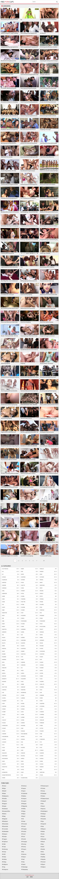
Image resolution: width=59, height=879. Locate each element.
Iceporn (24, 788)
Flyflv (4, 844)
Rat (23, 851)
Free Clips (7, 2)
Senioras (24, 854)
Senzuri (24, 856)
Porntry (24, 846)
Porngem (24, 829)
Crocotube (5, 829)
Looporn (24, 801)
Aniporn (5, 801)
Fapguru (5, 839)
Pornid (23, 834)
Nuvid (23, 816)
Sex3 (23, 859)
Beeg (4, 816)
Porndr (24, 826)
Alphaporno (5, 796)
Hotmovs (24, 786)
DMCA (31, 876)
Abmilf (4, 791)
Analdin (5, 798)
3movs (4, 786)
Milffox (24, 808)
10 (43, 560)
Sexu (23, 861)
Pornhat (24, 831)
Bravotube (5, 826)
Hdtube (5, 859)
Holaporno (5, 869)
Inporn (23, 791)
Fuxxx (4, 846)
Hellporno (5, 864)
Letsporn (24, 798)
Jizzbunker (24, 793)
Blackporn (5, 821)
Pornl (23, 836)
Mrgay (23, 811)
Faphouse (5, 841)
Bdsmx (4, 813)
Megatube (24, 806)
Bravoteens (5, 824)
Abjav (4, 788)
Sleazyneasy (25, 869)
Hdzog (4, 861)
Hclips (4, 851)
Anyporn (5, 803)
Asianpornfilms (6, 811)
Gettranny (5, 849)
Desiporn (5, 834)
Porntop (24, 844)
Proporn (24, 849)
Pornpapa (24, 841)
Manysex (24, 803)
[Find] (56, 1)
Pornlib (24, 839)
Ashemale (5, 808)
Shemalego (24, 867)
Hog (4, 867)
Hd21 (4, 854)
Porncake (24, 824)
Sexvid (23, 864)
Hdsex (4, 856)
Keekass (24, 796)
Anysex (4, 806)
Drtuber (5, 836)
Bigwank (5, 818)
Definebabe (5, 831)
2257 (27, 876)
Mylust (23, 813)
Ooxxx (23, 821)
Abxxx (4, 793)
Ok (23, 818)
